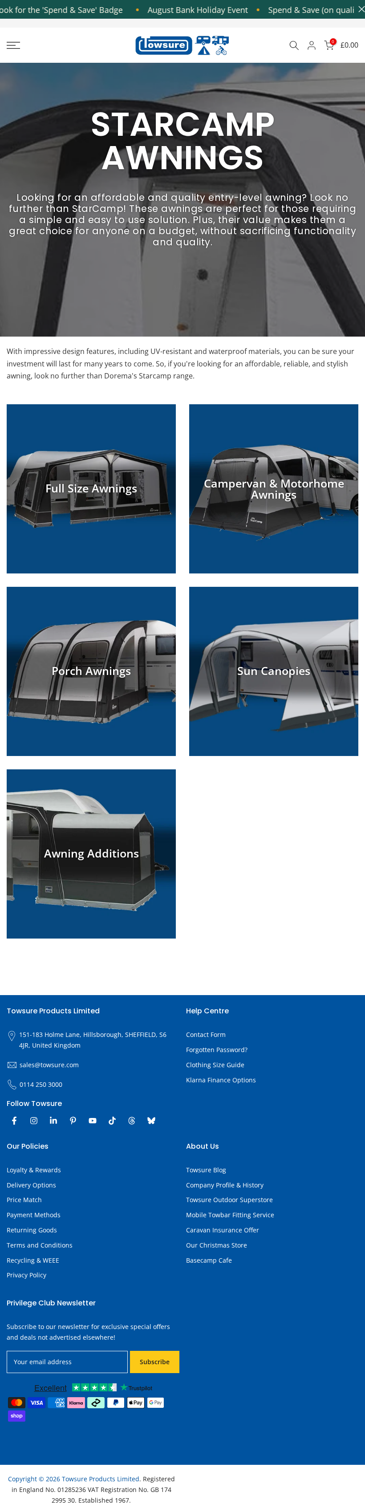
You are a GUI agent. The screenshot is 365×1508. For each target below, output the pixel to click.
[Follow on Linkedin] (53, 1120)
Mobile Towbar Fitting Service (230, 1215)
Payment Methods (34, 1215)
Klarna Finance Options (221, 1080)
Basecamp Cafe (209, 1260)
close (359, 9)
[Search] (294, 45)
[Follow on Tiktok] (112, 1120)
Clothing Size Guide (215, 1065)
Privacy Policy (26, 1275)
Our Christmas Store (216, 1245)
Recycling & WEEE (33, 1260)
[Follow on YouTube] (92, 1120)
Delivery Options (31, 1185)
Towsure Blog (206, 1170)
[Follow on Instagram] (33, 1120)
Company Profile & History (225, 1185)
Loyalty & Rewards (34, 1170)
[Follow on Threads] (131, 1120)
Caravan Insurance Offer (222, 1230)
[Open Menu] (61, 45)
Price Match (24, 1199)
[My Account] (311, 45)
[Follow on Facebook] (14, 1120)
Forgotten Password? (216, 1049)
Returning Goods (32, 1230)
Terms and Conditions (40, 1245)
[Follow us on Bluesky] (151, 1120)
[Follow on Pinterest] (73, 1120)
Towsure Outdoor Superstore (229, 1199)
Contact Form (206, 1034)
